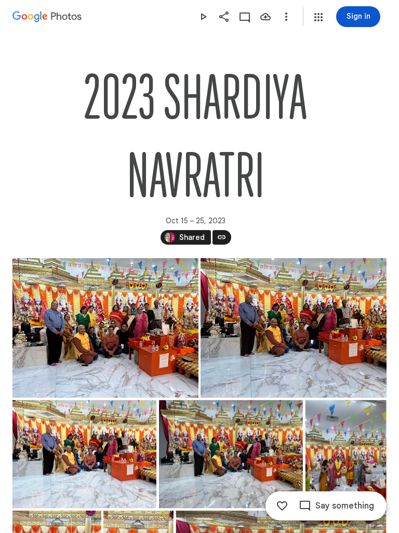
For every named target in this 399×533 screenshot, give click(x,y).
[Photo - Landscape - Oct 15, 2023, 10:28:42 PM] (231, 454)
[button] (318, 17)
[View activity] (244, 16)
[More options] (286, 16)
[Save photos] (265, 16)
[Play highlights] (203, 16)
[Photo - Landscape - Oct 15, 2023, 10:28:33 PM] (294, 328)
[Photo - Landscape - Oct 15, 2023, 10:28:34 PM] (84, 454)
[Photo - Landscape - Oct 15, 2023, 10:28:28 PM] (105, 328)
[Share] (224, 16)
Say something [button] (344, 506)
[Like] (282, 506)
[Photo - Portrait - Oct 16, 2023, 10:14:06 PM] (346, 454)
